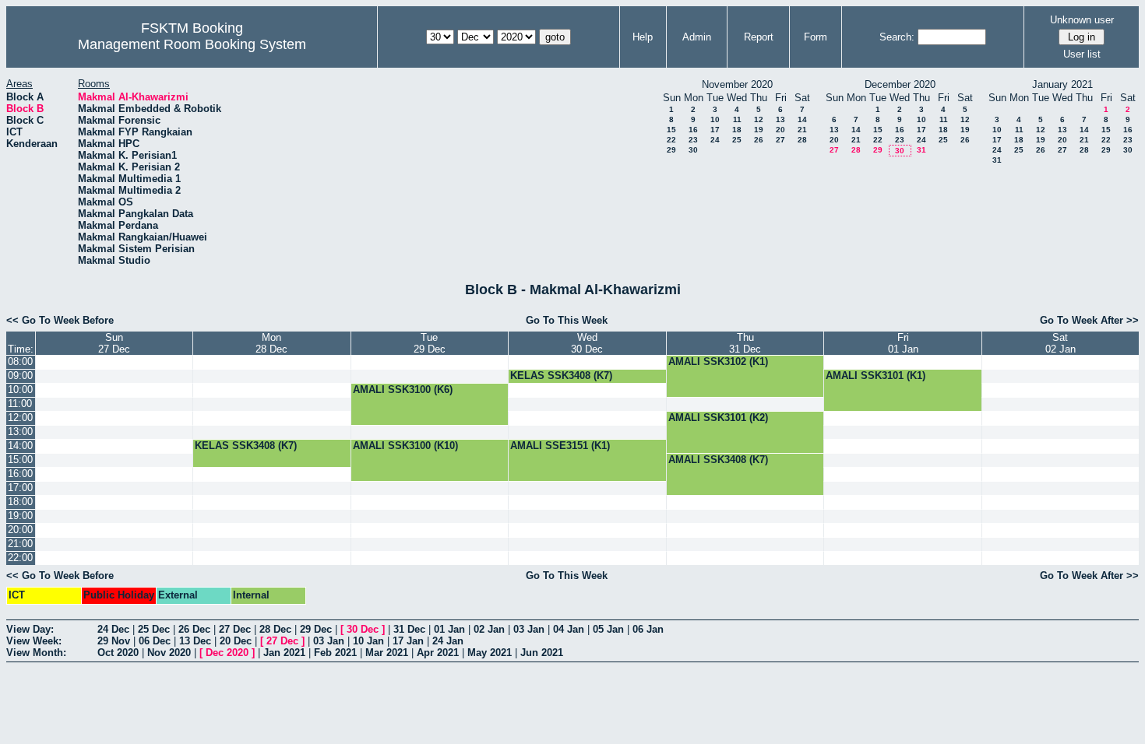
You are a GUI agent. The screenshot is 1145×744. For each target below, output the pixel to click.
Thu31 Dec (745, 343)
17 (715, 129)
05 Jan (608, 629)
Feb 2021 (335, 652)
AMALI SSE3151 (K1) (560, 445)
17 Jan (408, 641)
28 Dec (275, 629)
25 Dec (154, 629)
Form (815, 37)
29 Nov (113, 641)
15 (671, 129)
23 (693, 139)
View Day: (30, 629)
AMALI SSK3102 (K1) (718, 361)
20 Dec (236, 641)
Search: (896, 37)
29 (671, 150)
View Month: (36, 652)
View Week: (34, 641)
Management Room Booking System (192, 44)
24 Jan (447, 641)
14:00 (20, 445)
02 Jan (489, 629)
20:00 (20, 529)
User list (1082, 54)
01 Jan (449, 629)
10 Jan (368, 641)
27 (780, 139)
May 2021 (489, 652)
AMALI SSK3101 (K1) (875, 375)
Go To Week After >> (1089, 320)
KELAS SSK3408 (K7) (561, 375)
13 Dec (195, 641)
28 (802, 139)
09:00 (20, 375)
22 (671, 139)
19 (758, 129)
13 (780, 119)
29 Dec (316, 629)
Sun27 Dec (114, 343)
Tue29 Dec (430, 343)
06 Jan (648, 629)
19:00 (20, 515)
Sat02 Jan (1060, 343)
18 (737, 129)
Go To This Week (567, 320)
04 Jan (568, 629)
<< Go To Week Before (60, 320)
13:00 (20, 431)
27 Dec (235, 629)
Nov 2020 (169, 652)
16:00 (20, 473)
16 (693, 129)
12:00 (20, 417)
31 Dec (409, 629)
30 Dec (363, 629)
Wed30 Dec (587, 343)
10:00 (20, 389)
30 (693, 150)
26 (758, 139)
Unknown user (1082, 20)
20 (780, 129)
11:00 (20, 403)
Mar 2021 (386, 652)
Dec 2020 (227, 652)
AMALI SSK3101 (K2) (718, 417)
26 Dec (194, 629)
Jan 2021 (284, 652)
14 (802, 119)
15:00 (20, 459)
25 (737, 139)
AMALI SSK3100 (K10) (405, 445)
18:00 (20, 501)
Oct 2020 (118, 652)
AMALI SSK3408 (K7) (718, 459)
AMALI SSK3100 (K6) (403, 389)
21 (802, 129)
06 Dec (155, 641)
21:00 (20, 543)
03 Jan (528, 629)
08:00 (20, 361)
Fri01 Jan (903, 343)
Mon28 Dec (271, 343)
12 (758, 119)
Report (758, 37)
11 (737, 119)
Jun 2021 (541, 652)
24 (715, 139)
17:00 (20, 487)
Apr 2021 (438, 652)
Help (642, 37)
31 (921, 150)
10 (715, 119)
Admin (696, 37)
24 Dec (113, 629)
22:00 (20, 557)
